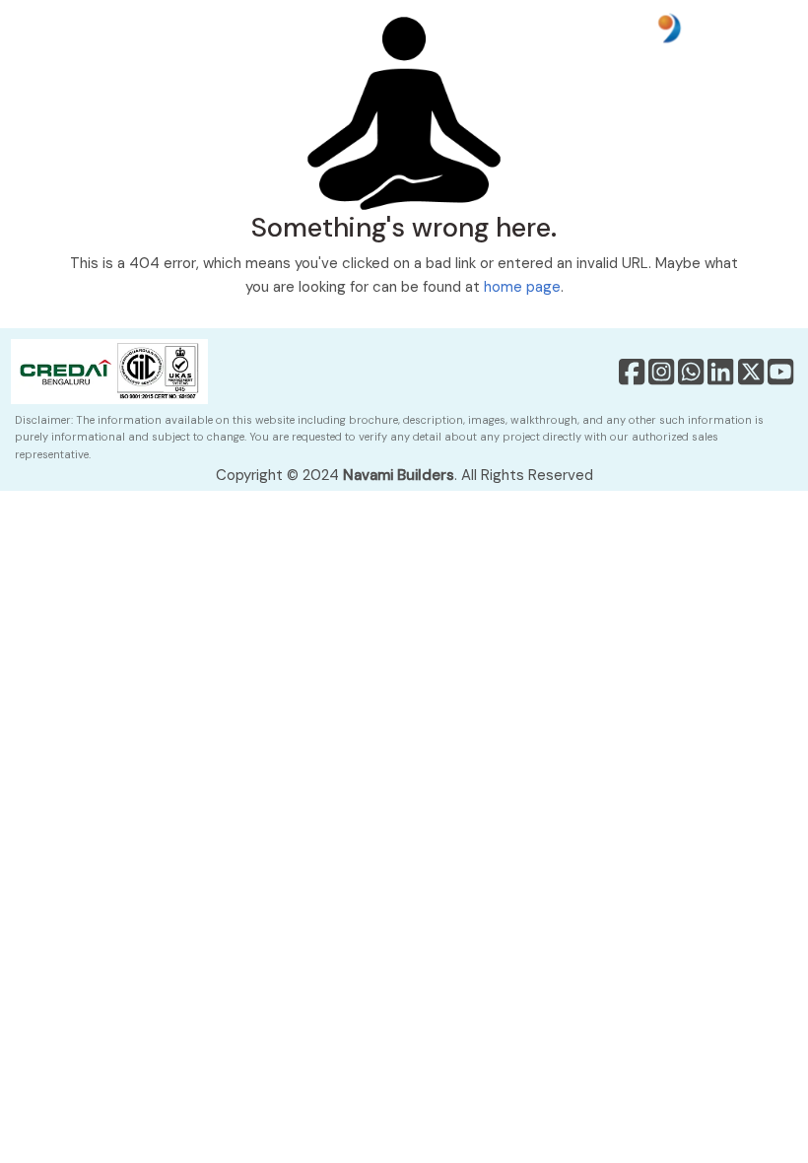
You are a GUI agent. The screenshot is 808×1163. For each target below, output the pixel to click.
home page (522, 287)
